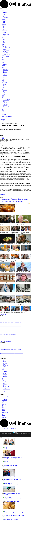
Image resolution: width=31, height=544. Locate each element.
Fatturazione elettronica (5, 412)
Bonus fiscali (5, 363)
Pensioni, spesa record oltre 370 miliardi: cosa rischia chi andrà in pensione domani (10, 322)
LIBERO (1, 433)
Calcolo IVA (4, 51)
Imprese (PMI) (5, 12)
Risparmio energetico (6, 382)
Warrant (4, 40)
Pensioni (3, 15)
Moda (4, 22)
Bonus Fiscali (5, 13)
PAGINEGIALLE (6, 433)
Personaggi (3, 80)
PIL (2, 411)
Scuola (2, 398)
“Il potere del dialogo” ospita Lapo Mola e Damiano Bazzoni (8, 334)
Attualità (3, 110)
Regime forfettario (5, 365)
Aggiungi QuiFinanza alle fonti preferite (7, 116)
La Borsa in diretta (4, 114)
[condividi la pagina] (0, 143)
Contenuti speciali (2, 428)
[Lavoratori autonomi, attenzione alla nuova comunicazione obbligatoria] (16, 497)
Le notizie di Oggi (4, 417)
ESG (3, 85)
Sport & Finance (4, 24)
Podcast (3, 44)
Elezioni (4, 29)
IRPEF (2, 406)
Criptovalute (4, 46)
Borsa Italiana (5, 90)
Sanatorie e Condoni (4, 403)
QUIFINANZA (26, 433)
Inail (2, 414)
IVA (2, 405)
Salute (2, 57)
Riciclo (4, 35)
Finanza (4, 360)
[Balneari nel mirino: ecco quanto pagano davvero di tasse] (16, 489)
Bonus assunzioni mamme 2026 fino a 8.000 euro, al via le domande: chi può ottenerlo (13, 201)
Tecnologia (3, 55)
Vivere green (4, 36)
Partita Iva (4, 49)
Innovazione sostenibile (6, 34)
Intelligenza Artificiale (6, 56)
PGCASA (13, 433)
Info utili (3, 25)
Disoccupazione (5, 374)
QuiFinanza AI (3, 18)
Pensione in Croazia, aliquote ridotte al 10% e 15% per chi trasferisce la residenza (10, 326)
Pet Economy (5, 23)
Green (2, 31)
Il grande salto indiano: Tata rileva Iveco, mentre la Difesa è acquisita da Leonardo (10, 349)
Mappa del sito (9, 428)
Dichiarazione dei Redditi (6, 47)
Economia (3, 10)
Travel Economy (5, 75)
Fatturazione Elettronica (6, 100)
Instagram (3, 138)
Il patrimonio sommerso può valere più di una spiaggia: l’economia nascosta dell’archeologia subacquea (15, 199)
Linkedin (3, 136)
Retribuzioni (4, 373)
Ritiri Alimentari (5, 26)
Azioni (4, 39)
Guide (2, 45)
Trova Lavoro (5, 16)
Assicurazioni (5, 387)
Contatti (3, 59)
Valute (4, 42)
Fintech (4, 385)
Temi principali (3, 416)
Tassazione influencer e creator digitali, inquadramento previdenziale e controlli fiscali (12, 200)
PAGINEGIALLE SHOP (10, 433)
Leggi (4, 14)
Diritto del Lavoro (5, 70)
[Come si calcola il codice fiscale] (16, 447)
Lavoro (2, 370)
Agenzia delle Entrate (4, 400)
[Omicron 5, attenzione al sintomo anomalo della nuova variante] (16, 516)
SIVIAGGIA (24, 433)
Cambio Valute (5, 105)
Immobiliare (3, 19)
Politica (3, 28)
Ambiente (4, 32)
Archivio (15, 428)
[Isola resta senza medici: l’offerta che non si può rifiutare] (16, 483)
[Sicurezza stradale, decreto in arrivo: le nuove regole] (16, 480)
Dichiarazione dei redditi (5, 396)
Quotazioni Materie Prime (6, 54)
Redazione (3, 392)
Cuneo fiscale (3, 413)
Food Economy (5, 21)
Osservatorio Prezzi (4, 30)
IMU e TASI (3, 410)
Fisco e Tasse (3, 65)
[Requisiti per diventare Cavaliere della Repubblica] (16, 458)
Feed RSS (12, 428)
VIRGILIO (3, 433)
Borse (2, 37)
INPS (2, 397)
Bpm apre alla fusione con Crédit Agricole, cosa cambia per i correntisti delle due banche (11, 353)
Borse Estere (4, 41)
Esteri (2, 378)
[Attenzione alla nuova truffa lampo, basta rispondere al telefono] (16, 511)
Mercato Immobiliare (4, 375)
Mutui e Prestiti (5, 20)
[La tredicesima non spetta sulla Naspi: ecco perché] (16, 466)
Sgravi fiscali (3, 401)
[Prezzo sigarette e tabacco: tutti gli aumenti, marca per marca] (16, 494)
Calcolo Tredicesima (5, 52)
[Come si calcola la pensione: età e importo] (16, 461)
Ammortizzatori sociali (4, 404)
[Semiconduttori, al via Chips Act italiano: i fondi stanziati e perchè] (16, 453)
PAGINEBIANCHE (16, 433)
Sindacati (3, 407)
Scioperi (4, 27)
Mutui (4, 390)
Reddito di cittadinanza (4, 399)
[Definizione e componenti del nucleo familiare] (16, 441)
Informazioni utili (4, 366)
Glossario (3, 95)
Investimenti (4, 11)
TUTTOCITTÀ (19, 433)
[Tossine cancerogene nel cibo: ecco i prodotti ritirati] (16, 472)
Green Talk (4, 381)
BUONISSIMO (29, 433)
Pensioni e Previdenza (6, 50)
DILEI (21, 433)
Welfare (3, 402)
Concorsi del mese (4, 115)
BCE (2, 408)
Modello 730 (3, 415)
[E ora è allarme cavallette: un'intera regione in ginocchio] (16, 519)
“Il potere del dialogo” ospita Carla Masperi (5, 341)
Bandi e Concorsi (5, 17)
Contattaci (6, 428)
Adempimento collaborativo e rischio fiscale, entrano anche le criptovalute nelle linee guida (13, 198)
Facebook (3, 137)
